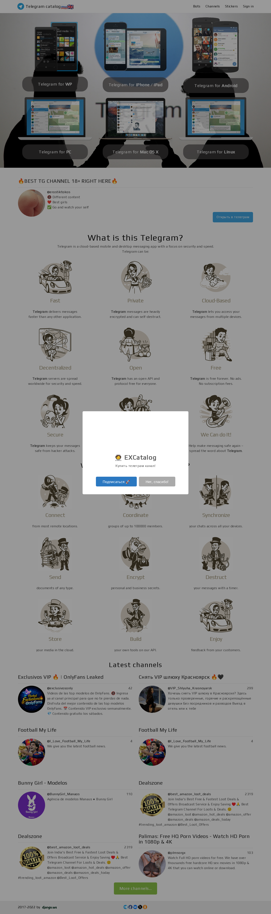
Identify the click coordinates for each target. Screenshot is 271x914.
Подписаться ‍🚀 (116, 481)
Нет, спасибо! (157, 481)
